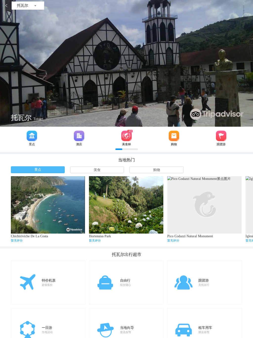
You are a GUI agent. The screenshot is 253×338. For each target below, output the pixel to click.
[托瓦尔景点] (32, 136)
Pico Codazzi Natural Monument (190, 236)
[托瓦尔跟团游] (221, 136)
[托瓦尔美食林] (126, 136)
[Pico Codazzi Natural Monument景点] (204, 205)
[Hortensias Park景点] (126, 205)
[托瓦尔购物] (174, 136)
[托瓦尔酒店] (79, 136)
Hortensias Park (100, 236)
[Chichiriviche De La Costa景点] (48, 205)
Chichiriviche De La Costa (29, 236)
